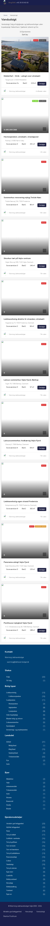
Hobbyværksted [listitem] (11, 879)
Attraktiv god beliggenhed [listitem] (14, 823)
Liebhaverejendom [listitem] (15, 696)
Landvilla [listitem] (9, 875)
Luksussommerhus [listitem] (12, 722)
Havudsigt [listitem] (9, 883)
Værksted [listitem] (9, 890)
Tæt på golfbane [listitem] (11, 842)
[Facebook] (21, 922)
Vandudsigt (40, 912)
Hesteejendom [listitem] (13, 704)
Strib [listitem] (8, 764)
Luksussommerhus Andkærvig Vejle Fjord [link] (22, 440)
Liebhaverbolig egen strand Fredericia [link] (21, 501)
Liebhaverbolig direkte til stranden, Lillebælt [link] (24, 319)
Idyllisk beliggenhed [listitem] (13, 827)
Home (5, 15)
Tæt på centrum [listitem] (11, 868)
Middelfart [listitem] (9, 779)
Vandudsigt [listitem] (9, 864)
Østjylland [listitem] (12, 749)
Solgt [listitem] (8, 677)
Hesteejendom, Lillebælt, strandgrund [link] (21, 137)
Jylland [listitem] (8, 742)
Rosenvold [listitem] (9, 801)
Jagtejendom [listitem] (13, 707)
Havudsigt (29, 912)
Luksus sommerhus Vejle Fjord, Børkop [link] (21, 380)
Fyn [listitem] (7, 760)
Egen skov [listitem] (9, 872)
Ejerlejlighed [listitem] (10, 726)
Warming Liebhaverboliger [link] (17, 91)
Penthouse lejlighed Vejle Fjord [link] (18, 623)
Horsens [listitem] (9, 797)
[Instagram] (25, 922)
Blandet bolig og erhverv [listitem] (14, 718)
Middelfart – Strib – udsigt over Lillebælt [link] (22, 76)
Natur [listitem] (8, 831)
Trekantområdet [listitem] (14, 757)
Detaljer (42, 84)
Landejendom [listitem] (10, 700)
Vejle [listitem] (8, 783)
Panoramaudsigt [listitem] (11, 857)
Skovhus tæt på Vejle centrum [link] (17, 258)
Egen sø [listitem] (9, 894)
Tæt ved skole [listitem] (10, 846)
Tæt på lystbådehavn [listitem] (13, 853)
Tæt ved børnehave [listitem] (12, 849)
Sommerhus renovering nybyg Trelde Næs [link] (22, 197)
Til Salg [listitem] (9, 680)
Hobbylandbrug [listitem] (11, 887)
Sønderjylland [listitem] (13, 753)
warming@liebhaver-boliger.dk (18, 662)
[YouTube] (29, 922)
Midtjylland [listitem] (12, 745)
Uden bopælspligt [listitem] (12, 715)
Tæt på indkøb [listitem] (11, 835)
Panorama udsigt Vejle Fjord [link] (16, 562)
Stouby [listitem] (8, 805)
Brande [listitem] (8, 809)
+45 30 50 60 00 (22, 3)
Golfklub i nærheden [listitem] (13, 838)
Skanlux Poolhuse (10, 916)
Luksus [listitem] (8, 861)
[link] (25, 54)
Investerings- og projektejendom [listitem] (17, 730)
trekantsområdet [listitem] (11, 786)
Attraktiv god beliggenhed (12, 912)
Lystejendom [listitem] (13, 711)
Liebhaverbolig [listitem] (11, 692)
